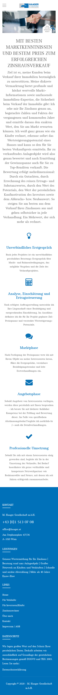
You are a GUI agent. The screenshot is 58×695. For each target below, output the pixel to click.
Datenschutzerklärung (14, 669)
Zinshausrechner (10, 610)
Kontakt (6, 621)
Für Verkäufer (9, 599)
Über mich (7, 615)
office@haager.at (11, 529)
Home (5, 594)
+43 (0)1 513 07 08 (18, 521)
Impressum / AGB (11, 626)
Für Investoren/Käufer (13, 605)
